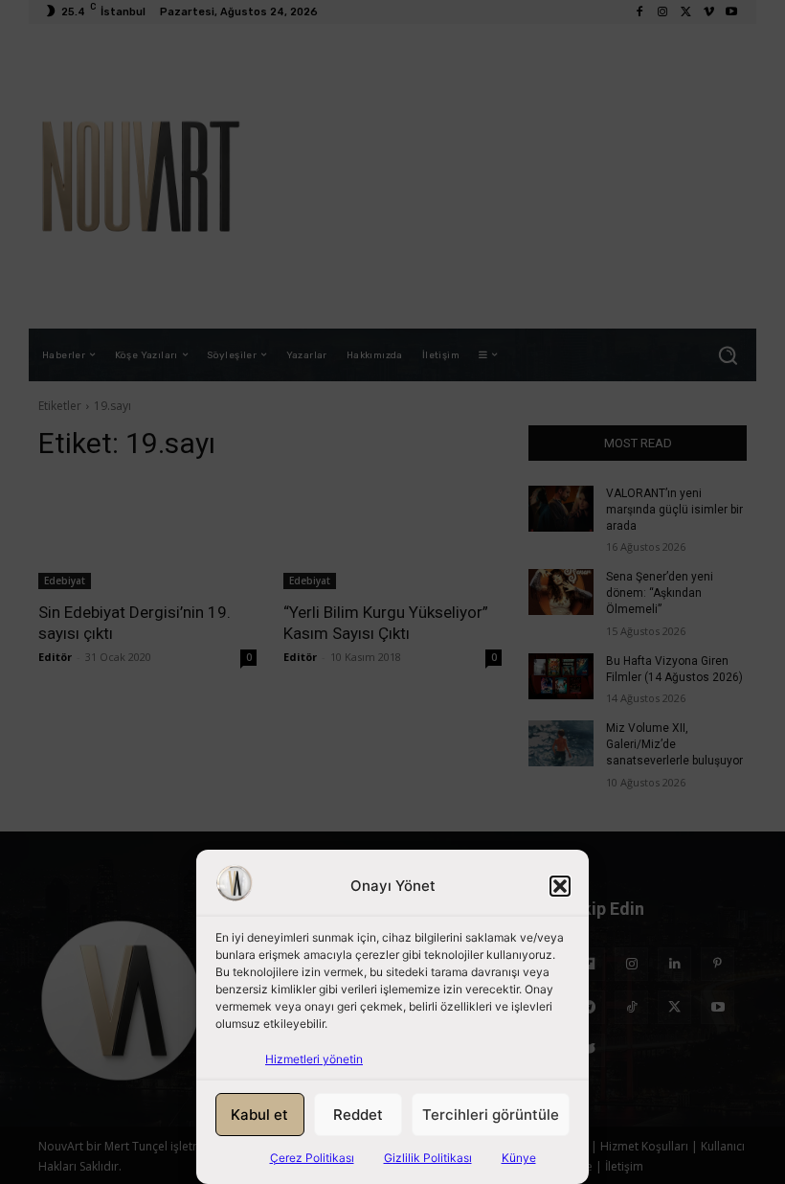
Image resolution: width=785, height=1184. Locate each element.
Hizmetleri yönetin (314, 1059)
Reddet (358, 1114)
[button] (560, 886)
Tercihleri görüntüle (490, 1114)
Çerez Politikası (312, 1157)
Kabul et (259, 1114)
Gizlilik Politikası (428, 1157)
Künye (519, 1157)
